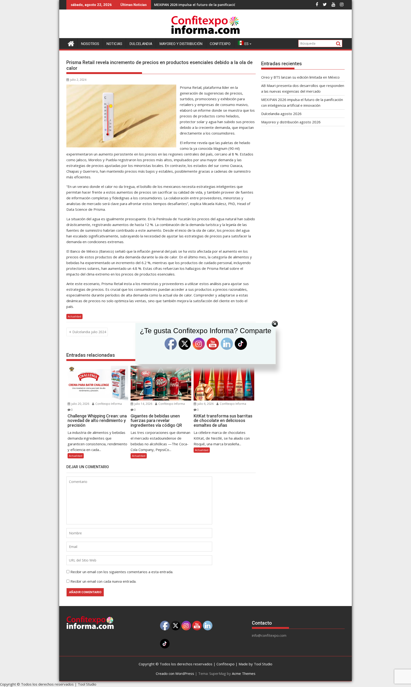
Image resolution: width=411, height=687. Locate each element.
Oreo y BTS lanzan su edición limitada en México (300, 77)
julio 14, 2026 (143, 404)
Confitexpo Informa (108, 404)
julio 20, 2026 (80, 404)
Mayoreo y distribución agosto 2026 (291, 122)
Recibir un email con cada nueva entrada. (103, 581)
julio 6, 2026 (205, 404)
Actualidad (74, 316)
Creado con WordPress (175, 673)
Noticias (114, 44)
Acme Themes (243, 673)
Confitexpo (220, 44)
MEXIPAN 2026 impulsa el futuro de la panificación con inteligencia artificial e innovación (228, 4)
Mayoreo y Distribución (181, 44)
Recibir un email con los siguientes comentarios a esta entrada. (121, 571)
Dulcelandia (141, 44)
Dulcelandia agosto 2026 (281, 113)
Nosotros (90, 44)
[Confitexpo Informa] (71, 43)
